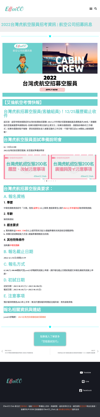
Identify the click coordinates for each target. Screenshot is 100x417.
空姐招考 (35, 406)
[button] (91, 8)
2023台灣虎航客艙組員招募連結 (32, 317)
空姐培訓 (23, 406)
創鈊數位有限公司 (65, 409)
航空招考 (83, 406)
